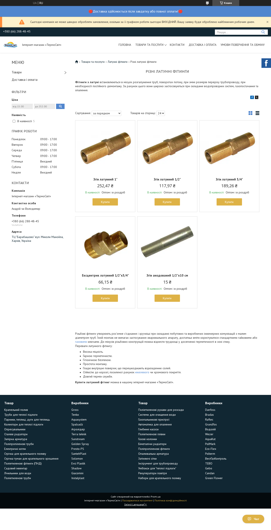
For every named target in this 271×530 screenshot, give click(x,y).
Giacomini (77, 473)
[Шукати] (263, 32)
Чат (256, 519)
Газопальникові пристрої (153, 419)
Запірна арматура (15, 439)
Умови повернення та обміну (243, 45)
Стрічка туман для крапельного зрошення (31, 458)
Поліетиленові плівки (151, 434)
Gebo (208, 468)
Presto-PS (77, 449)
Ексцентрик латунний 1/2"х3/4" (105, 275)
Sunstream (78, 439)
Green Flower (214, 478)
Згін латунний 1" (105, 179)
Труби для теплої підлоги (20, 415)
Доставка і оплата (202, 45)
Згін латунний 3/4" (229, 179)
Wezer (209, 434)
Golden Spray (80, 444)
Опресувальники (14, 429)
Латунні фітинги (117, 61)
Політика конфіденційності (171, 500)
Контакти (177, 45)
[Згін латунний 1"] (105, 146)
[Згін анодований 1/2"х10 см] (167, 243)
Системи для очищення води (157, 415)
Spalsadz (77, 424)
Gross (75, 410)
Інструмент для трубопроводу (158, 463)
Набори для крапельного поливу (159, 478)
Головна (125, 45)
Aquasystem (79, 419)
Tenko (75, 415)
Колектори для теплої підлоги (23, 424)
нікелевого (142, 372)
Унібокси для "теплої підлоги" (157, 468)
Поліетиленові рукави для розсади (161, 410)
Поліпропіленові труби (19, 444)
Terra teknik (78, 434)
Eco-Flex (210, 449)
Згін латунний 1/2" (167, 179)
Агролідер (78, 429)
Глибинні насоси (148, 429)
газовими (81, 342)
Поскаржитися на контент (137, 500)
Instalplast (77, 478)
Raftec (209, 419)
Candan (209, 473)
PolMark (210, 444)
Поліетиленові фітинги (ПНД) (23, 463)
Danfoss (210, 410)
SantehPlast (78, 454)
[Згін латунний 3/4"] (229, 146)
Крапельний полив (16, 410)
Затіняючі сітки (147, 458)
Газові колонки (147, 439)
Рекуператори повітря (152, 473)
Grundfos (211, 424)
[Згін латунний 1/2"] (167, 146)
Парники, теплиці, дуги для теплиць (27, 419)
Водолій (210, 429)
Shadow (76, 468)
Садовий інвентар (15, 468)
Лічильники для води (17, 473)
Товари (17, 72)
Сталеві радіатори (16, 434)
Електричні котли (15, 449)
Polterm (210, 454)
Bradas (209, 415)
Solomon (77, 458)
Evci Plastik (78, 463)
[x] (256, 98)
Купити (105, 202)
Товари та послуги (149, 45)
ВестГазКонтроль (215, 458)
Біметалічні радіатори (152, 444)
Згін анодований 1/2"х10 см (167, 275)
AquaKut (210, 439)
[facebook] (252, 98)
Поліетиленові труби (17, 478)
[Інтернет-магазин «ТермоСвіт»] (10, 44)
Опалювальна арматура (153, 454)
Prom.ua (155, 496)
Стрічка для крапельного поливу (25, 454)
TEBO (208, 463)
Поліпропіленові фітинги (154, 449)
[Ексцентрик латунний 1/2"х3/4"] (105, 243)
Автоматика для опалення (155, 424)
